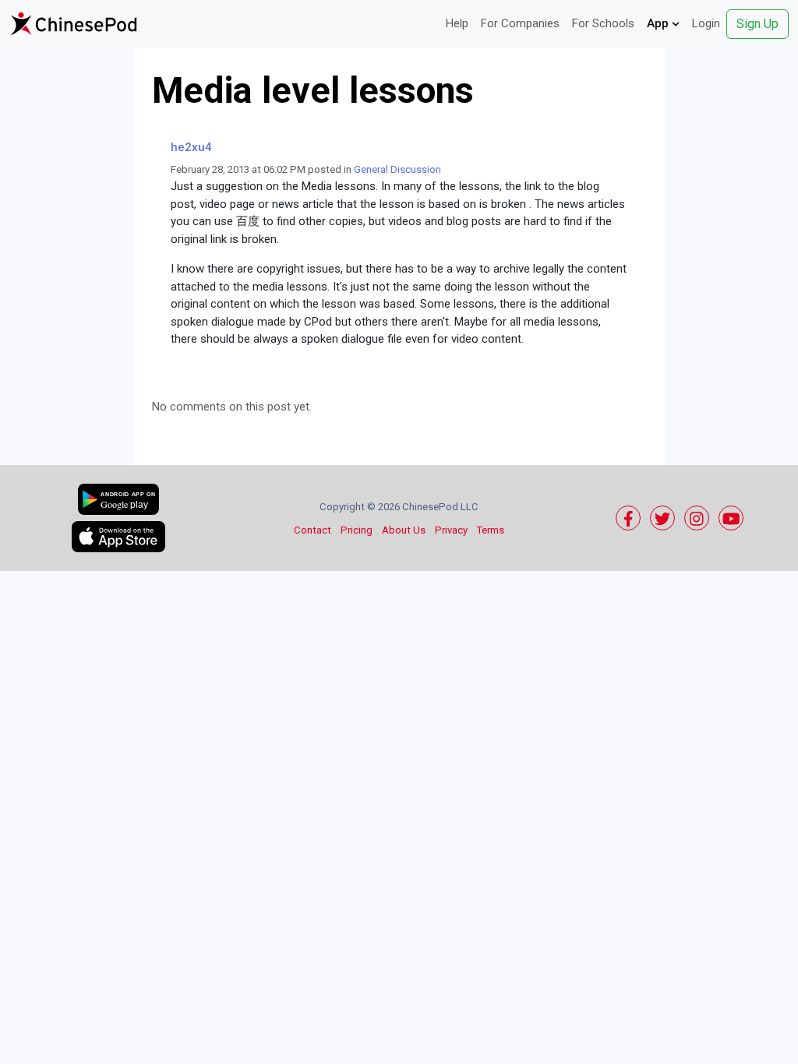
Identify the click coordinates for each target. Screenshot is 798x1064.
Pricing (357, 530)
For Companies (520, 23)
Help (457, 23)
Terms (490, 530)
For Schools (603, 23)
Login (706, 23)
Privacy (451, 530)
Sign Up (757, 23)
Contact (312, 530)
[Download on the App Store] (118, 536)
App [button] (659, 23)
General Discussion (397, 169)
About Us (403, 530)
